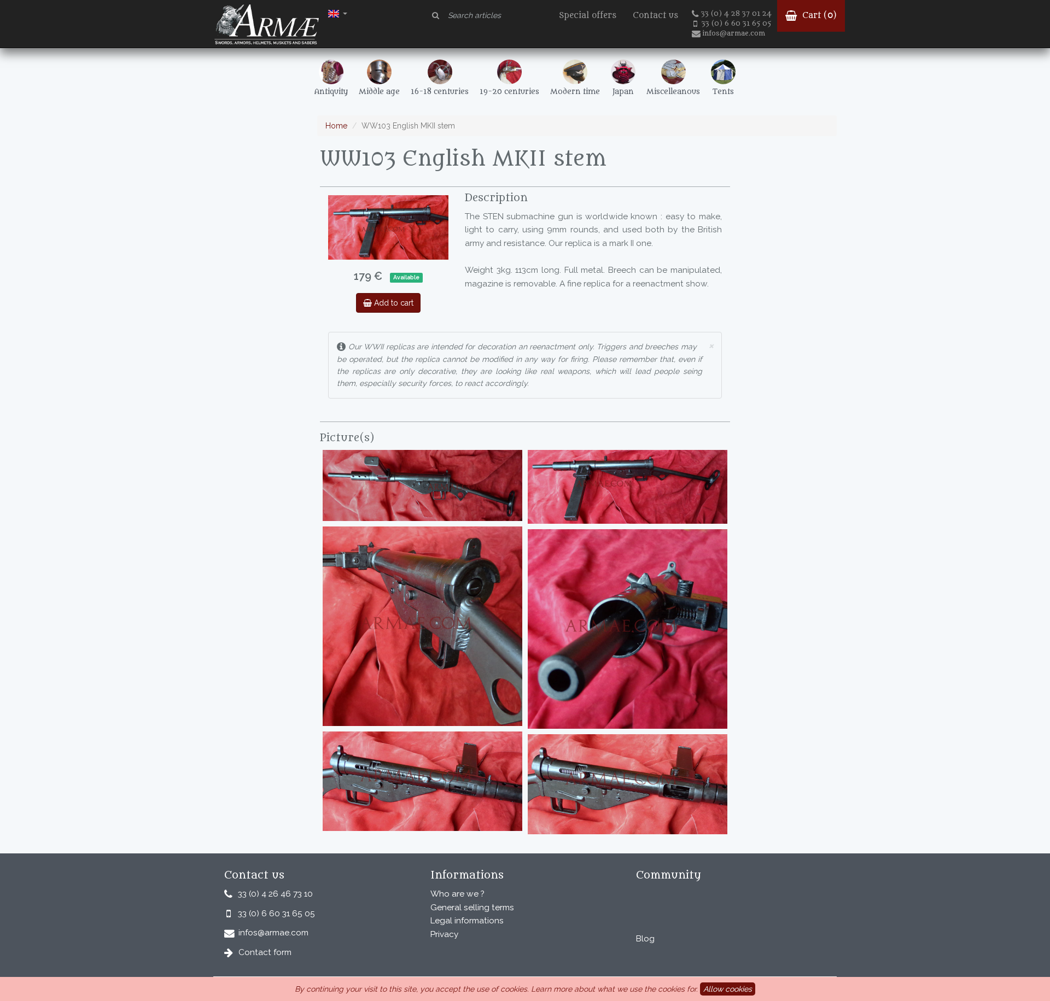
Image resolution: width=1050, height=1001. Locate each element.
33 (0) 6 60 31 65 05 (736, 23)
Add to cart (392, 302)
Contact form (264, 952)
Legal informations (467, 921)
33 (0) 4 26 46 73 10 (275, 894)
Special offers (587, 15)
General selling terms (472, 907)
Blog (645, 939)
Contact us (655, 15)
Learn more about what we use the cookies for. (614, 989)
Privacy (444, 934)
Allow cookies (727, 989)
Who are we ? (457, 894)
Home (336, 125)
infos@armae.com (733, 33)
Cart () (818, 15)
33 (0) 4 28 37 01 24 (736, 13)
